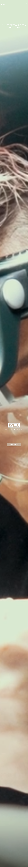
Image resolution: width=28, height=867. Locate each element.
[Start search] (26, 771)
